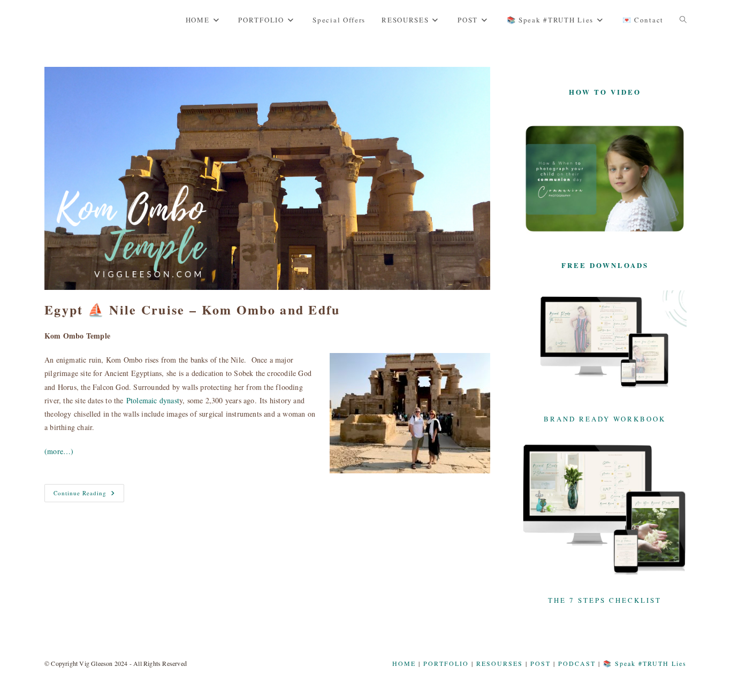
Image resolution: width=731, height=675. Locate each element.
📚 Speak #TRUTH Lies (645, 663)
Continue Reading (89, 495)
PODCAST (577, 663)
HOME (404, 663)
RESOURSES (499, 663)
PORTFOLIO (446, 663)
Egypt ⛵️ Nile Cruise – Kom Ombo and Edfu (192, 309)
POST (540, 663)
